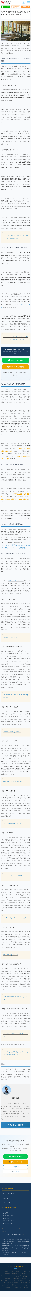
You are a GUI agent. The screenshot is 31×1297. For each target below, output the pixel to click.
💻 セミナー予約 (15, 1171)
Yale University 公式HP (10, 955)
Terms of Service (16, 1234)
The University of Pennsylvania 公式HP (15, 918)
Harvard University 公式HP (12, 637)
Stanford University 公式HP (12, 732)
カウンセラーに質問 (15, 1125)
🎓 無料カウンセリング (15, 1162)
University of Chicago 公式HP (12, 876)
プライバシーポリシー (9, 1221)
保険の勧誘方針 (7, 1223)
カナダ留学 (6, 1198)
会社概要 (5, 1213)
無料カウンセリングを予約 (15, 367)
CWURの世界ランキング (16, 580)
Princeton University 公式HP (12, 781)
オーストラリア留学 (8, 1193)
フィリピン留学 (7, 1202)
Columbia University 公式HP (12, 823)
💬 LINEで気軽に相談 (15, 1156)
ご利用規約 (6, 1218)
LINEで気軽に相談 (16, 360)
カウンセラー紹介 (8, 1215)
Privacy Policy (6, 1234)
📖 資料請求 (15, 1167)
